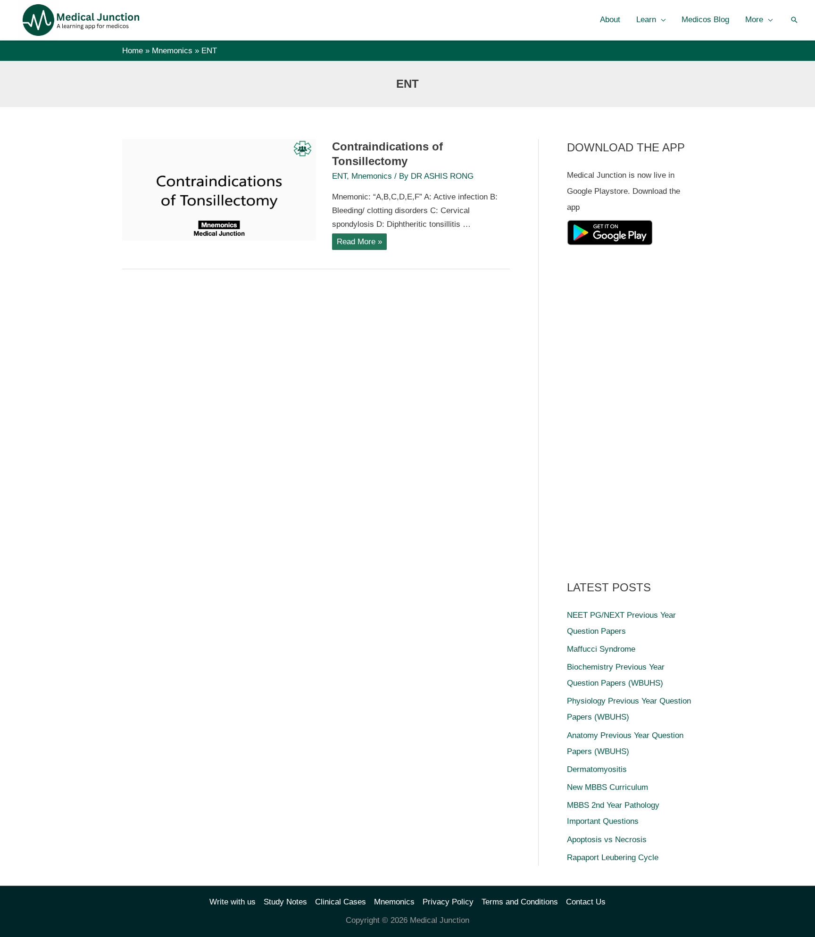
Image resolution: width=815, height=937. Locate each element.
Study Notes (285, 901)
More (754, 19)
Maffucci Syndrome (601, 649)
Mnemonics (371, 176)
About (610, 19)
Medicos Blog (705, 19)
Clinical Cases (340, 901)
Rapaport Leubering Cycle (612, 857)
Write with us (232, 901)
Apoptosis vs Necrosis (607, 839)
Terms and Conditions (520, 901)
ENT (339, 176)
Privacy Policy (448, 901)
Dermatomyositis (597, 769)
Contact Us (586, 901)
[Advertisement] (637, 409)
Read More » (361, 243)
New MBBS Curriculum (607, 787)
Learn (646, 19)
